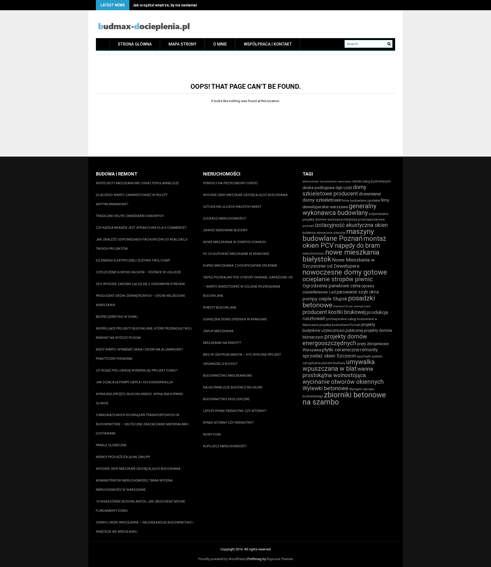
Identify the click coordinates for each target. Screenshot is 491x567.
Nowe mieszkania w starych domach (234, 242)
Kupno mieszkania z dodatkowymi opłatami (240, 265)
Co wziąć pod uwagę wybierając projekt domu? (137, 370)
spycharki (364, 356)
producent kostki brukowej (334, 312)
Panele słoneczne (111, 445)
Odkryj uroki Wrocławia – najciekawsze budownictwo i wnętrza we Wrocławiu (144, 526)
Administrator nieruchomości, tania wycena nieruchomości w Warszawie (134, 485)
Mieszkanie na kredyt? (222, 343)
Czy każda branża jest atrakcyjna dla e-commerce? (141, 228)
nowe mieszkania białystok (341, 255)
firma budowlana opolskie (361, 200)
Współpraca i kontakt (268, 44)
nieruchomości (314, 253)
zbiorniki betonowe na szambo (344, 398)
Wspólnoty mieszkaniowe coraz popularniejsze (137, 183)
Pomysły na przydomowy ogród (230, 183)
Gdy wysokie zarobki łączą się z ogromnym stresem (140, 284)
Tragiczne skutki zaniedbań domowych (130, 216)
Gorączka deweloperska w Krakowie (235, 319)
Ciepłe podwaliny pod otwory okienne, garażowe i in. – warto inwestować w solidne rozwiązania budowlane (248, 286)
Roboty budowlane (219, 307)
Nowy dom (212, 434)
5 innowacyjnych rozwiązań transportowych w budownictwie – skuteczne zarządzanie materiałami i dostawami (142, 424)
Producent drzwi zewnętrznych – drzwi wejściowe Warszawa (140, 300)
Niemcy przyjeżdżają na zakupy (123, 457)
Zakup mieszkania (218, 331)
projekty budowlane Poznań (339, 325)
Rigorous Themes (280, 559)
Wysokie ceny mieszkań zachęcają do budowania (138, 469)
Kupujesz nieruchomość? (225, 446)
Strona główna (135, 44)
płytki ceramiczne (340, 350)
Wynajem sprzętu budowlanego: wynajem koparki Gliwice (139, 398)
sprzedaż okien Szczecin (329, 356)
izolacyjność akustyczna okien (351, 225)
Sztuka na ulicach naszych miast (232, 207)
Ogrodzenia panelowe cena (332, 286)
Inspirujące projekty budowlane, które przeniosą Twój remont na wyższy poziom (144, 333)
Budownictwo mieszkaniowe (227, 375)
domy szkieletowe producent (334, 190)
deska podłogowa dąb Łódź (327, 187)
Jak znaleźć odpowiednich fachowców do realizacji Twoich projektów (141, 243)
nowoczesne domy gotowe (345, 272)
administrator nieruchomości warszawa (327, 181)
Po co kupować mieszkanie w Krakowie (236, 254)
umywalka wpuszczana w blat (339, 365)
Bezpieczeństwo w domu (117, 317)
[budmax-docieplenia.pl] (102, 44)
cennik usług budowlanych (371, 181)
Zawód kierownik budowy (225, 230)
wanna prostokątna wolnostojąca (338, 372)
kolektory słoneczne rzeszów (324, 233)
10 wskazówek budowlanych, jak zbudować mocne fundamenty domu (140, 506)
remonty (369, 350)
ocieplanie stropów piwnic (338, 279)
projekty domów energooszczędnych (335, 340)
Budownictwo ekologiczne (226, 399)
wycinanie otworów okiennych (343, 381)
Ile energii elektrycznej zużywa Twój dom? (133, 260)
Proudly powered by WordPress (221, 559)
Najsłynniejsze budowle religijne (232, 387)
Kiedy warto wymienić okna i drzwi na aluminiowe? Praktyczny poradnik (139, 354)
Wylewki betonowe (325, 388)
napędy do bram (357, 245)
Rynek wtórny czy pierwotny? (228, 422)
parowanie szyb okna (358, 292)
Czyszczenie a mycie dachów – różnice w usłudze (138, 272)
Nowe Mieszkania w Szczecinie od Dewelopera (339, 263)
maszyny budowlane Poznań (338, 235)
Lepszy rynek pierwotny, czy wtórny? (234, 411)
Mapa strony (182, 44)
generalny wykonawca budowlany (339, 209)
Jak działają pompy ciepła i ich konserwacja (134, 382)
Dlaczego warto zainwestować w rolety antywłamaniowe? (132, 199)
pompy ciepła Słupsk (325, 299)
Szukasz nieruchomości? (224, 218)
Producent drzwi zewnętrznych (352, 306)
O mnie (220, 44)
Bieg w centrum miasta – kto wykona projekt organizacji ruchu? (242, 359)
